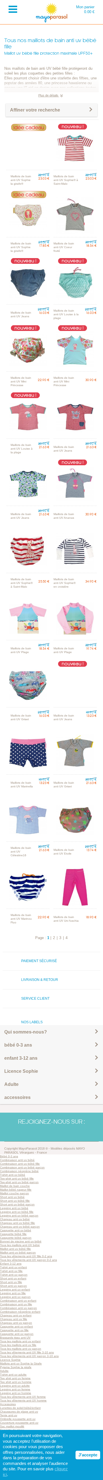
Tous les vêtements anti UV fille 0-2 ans (26, 1256)
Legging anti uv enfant (15, 1289)
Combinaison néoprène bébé (19, 1171)
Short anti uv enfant (13, 1278)
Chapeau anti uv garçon (16, 1322)
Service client (35, 999)
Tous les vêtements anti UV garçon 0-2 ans (28, 1259)
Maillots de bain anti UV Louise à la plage (66, 314)
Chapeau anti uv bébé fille (17, 1222)
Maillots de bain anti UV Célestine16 (21, 851)
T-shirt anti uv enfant (13, 1267)
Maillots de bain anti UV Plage (21, 650)
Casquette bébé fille (13, 1234)
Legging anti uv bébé (14, 1208)
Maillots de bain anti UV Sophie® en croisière (65, 583)
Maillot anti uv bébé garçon (18, 1252)
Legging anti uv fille (13, 1293)
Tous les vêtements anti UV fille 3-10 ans (27, 1352)
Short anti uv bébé (12, 1197)
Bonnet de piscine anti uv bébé (20, 1241)
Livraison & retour (39, 980)
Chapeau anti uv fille (13, 1319)
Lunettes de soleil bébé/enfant (20, 1407)
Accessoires (8, 1404)
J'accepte (87, 1454)
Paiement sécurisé (39, 961)
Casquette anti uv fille (14, 1330)
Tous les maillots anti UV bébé (20, 1245)
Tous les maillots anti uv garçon (20, 1348)
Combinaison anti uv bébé (17, 1160)
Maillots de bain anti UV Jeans (21, 314)
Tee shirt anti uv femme (15, 1378)
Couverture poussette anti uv (19, 1422)
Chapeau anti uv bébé (15, 1219)
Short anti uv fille (11, 1282)
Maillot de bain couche (15, 1185)
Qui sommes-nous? (25, 1032)
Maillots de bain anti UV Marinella (22, 784)
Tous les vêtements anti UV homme (23, 1400)
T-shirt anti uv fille (11, 1271)
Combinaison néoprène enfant (20, 1311)
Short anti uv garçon (13, 1285)
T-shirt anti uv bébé (12, 1174)
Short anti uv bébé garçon (17, 1204)
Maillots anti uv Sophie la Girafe (21, 1363)
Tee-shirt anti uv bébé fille (17, 1178)
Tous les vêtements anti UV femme (23, 1396)
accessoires (17, 1097)
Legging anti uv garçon (15, 1296)
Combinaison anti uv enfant (18, 1300)
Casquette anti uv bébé (15, 1230)
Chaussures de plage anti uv (19, 1411)
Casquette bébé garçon (15, 1237)
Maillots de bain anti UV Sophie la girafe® (21, 180)
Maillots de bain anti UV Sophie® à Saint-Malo (66, 180)
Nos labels (32, 1022)
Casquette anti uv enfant (16, 1326)
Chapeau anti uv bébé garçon (20, 1226)
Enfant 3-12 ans (10, 1263)
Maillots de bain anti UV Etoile (64, 851)
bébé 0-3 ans (18, 1045)
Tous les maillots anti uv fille (18, 1345)
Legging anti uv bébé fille (16, 1211)
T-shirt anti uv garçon (13, 1274)
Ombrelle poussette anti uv (17, 1419)
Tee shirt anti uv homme (15, 1382)
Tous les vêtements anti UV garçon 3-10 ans (29, 1356)
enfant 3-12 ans (20, 1058)
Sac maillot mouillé (12, 1426)
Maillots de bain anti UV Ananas (64, 515)
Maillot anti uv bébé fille (15, 1248)
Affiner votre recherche (35, 110)
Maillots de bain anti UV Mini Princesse (21, 381)
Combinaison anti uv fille (16, 1304)
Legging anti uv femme (15, 1389)
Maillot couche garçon (14, 1193)
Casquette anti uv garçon (16, 1333)
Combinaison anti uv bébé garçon (22, 1167)
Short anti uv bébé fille (15, 1200)
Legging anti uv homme (15, 1393)
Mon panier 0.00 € (85, 9)
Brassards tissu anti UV (15, 1337)
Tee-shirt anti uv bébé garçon (19, 1182)
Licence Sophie (21, 1071)
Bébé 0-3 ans (9, 1156)
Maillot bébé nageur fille (15, 1189)
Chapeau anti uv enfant (15, 1315)
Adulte (11, 1084)
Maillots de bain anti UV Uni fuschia (66, 918)
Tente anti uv (8, 1415)
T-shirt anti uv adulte (13, 1374)
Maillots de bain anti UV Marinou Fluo (21, 918)
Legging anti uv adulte (15, 1385)
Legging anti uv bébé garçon (19, 1215)
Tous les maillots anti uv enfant (20, 1341)
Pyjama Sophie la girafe (15, 1367)
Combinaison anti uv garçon (18, 1308)
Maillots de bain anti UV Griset (21, 717)
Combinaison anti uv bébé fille (20, 1163)
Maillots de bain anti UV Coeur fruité (64, 247)
